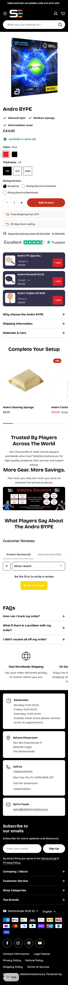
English (47, 911)
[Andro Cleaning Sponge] (26, 380)
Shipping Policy (13, 967)
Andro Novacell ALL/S (30, 274)
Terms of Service (38, 967)
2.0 (17, 171)
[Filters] (7, 566)
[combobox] (34, 24)
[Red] (6, 154)
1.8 (7, 171)
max (27, 171)
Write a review (34, 585)
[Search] (60, 24)
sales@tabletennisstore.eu (30, 809)
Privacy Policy (12, 960)
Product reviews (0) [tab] (18, 554)
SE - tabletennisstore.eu (29, 974)
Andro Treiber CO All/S (31, 293)
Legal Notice (42, 954)
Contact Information (16, 954)
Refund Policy (34, 960)
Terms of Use (49, 858)
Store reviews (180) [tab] (49, 554)
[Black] (14, 154)
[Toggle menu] (5, 13)
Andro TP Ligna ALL (29, 255)
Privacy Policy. (12, 862)
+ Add (58, 262)
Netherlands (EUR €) (21, 911)
